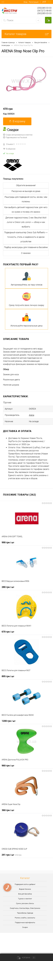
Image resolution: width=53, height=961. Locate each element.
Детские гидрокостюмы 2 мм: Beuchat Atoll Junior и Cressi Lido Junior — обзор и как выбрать (25, 222)
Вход (25, 2)
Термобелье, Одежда (25, 913)
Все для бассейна (25, 894)
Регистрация (33, 2)
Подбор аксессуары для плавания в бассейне (26, 247)
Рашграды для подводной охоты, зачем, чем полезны (26, 199)
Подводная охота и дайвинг (25, 884)
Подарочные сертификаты (25, 922)
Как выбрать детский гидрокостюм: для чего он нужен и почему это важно (25, 209)
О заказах (26, 253)
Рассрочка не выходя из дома (26, 191)
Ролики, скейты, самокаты (25, 918)
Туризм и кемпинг (25, 899)
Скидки (25, 927)
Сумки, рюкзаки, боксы (25, 903)
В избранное (10, 148)
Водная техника (25, 889)
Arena (31, 415)
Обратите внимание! (26, 185)
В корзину (19, 121)
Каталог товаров (15, 34)
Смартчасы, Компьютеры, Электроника (25, 908)
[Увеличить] (26, 80)
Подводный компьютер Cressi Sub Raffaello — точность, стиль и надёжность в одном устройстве (26, 237)
